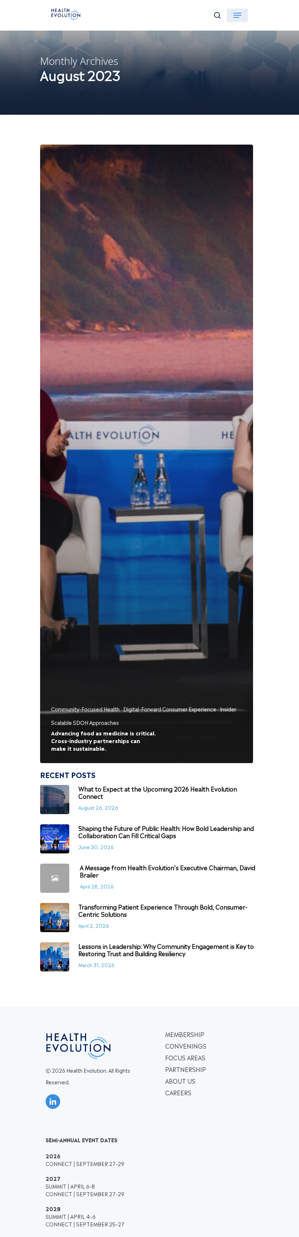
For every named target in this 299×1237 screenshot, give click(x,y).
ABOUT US (180, 1080)
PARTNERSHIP (185, 1069)
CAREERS (178, 1092)
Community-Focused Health (85, 708)
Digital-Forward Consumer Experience (169, 708)
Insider (228, 708)
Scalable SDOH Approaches (85, 722)
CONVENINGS (185, 1045)
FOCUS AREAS (185, 1057)
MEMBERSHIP (184, 1034)
